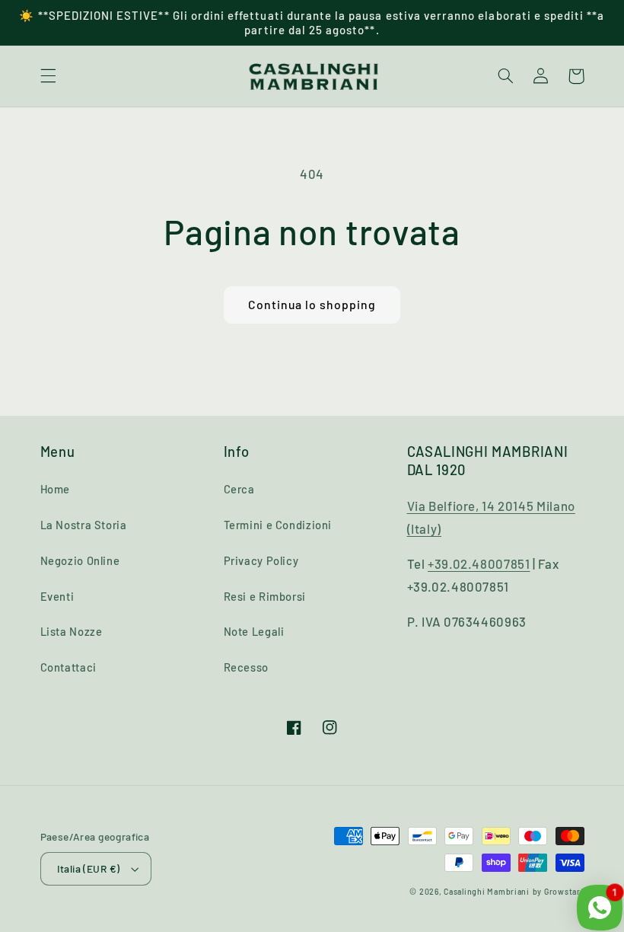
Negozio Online (80, 560)
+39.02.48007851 (479, 563)
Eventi (57, 596)
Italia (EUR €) (88, 868)
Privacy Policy (261, 560)
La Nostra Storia (83, 524)
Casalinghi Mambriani (487, 891)
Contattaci (68, 667)
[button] (47, 76)
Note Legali (254, 631)
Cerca (239, 489)
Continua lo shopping (312, 304)
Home (55, 489)
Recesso (246, 667)
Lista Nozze (71, 631)
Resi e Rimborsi (265, 596)
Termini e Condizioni (278, 524)
